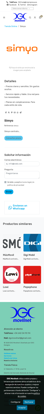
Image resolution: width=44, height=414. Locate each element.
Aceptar (22, 408)
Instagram (33, 5)
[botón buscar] (30, 17)
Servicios (7, 356)
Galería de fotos (10, 358)
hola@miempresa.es (29, 2)
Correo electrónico (12, 160)
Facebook (12, 5)
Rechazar (29, 402)
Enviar (9, 192)
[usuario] (35, 17)
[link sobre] (22, 316)
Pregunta (8, 169)
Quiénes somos (10, 353)
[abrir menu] (4, 17)
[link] (20, 17)
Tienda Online (10, 26)
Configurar (16, 402)
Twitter (23, 5)
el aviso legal (26, 182)
